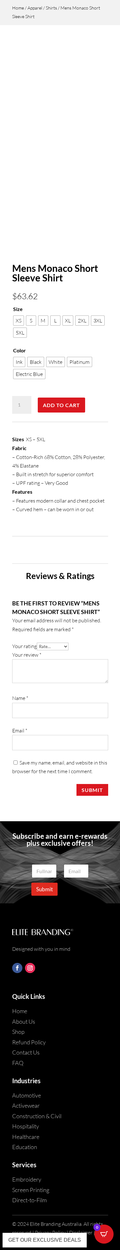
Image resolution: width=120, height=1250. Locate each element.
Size (18, 309)
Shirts (51, 8)
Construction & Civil (36, 1115)
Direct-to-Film (29, 1200)
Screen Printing (30, 1189)
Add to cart (61, 405)
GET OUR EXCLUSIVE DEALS (44, 1240)
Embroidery (26, 1179)
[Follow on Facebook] (17, 968)
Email (19, 730)
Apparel (35, 8)
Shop (18, 1031)
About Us (23, 1021)
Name (20, 698)
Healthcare (25, 1136)
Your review (26, 655)
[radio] (18, 320)
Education (24, 1146)
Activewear (26, 1105)
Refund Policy (29, 1042)
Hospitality (25, 1126)
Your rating (24, 646)
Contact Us (26, 1052)
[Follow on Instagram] (30, 968)
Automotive (26, 1095)
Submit (92, 790)
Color (19, 350)
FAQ (17, 1062)
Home (18, 8)
